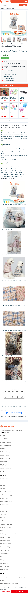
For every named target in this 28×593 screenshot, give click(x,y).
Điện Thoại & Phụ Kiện (6, 501)
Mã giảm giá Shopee (5, 468)
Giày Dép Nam (4, 498)
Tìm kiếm (23, 5)
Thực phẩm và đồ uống (6, 524)
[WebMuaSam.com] (7, 1)
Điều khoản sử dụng (5, 442)
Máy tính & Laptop (5, 566)
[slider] (3, 39)
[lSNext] (25, 23)
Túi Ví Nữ (2, 508)
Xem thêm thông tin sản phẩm (14, 412)
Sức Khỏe (2, 488)
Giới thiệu (7, 120)
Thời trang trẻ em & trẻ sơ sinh (8, 534)
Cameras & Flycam (5, 540)
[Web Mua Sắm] (7, 426)
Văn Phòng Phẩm (4, 550)
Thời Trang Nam (4, 482)
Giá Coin (4, 589)
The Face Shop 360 (15, 587)
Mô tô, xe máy (4, 560)
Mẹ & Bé (2, 530)
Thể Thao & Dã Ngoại (5, 547)
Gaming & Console (5, 537)
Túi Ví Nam (3, 514)
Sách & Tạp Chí (4, 563)
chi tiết (21, 120)
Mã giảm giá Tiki (4, 461)
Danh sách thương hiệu (6, 452)
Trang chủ (2, 8)
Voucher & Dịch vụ (5, 569)
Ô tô (1, 556)
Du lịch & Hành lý (4, 504)
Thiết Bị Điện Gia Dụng (6, 495)
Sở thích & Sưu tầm (5, 553)
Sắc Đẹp (2, 485)
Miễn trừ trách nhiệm (5, 445)
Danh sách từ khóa (5, 458)
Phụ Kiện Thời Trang (5, 491)
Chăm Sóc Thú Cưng (10, 8)
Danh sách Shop (4, 455)
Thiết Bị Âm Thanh (5, 521)
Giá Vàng (22, 587)
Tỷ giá (9, 587)
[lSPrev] (3, 23)
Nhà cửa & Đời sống (5, 543)
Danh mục (3, 448)
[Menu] (26, 2)
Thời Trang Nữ (4, 478)
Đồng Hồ (2, 517)
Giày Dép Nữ (3, 511)
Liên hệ (2, 471)
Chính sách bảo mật (5, 439)
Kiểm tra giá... (5, 57)
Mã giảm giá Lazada (5, 465)
